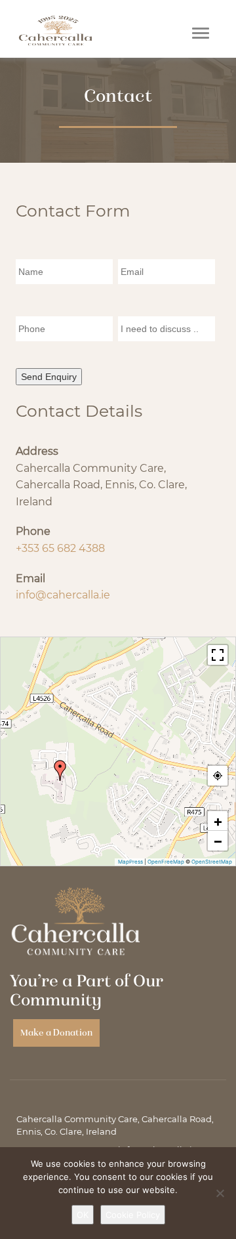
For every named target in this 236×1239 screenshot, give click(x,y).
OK (82, 1214)
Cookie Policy (133, 1214)
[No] (219, 1193)
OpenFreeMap (166, 861)
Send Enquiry (49, 376)
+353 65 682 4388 (60, 548)
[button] (60, 770)
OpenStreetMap (211, 861)
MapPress (130, 861)
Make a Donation (56, 1032)
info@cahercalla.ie (63, 595)
